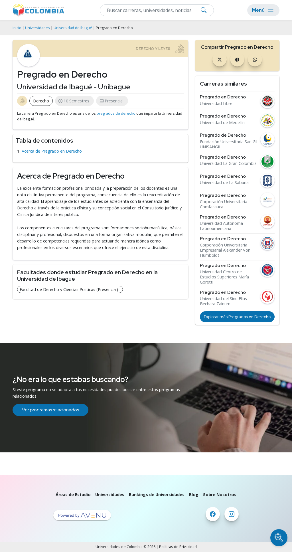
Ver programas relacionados (50, 410)
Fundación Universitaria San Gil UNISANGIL (228, 144)
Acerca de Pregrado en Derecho (52, 151)
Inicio (17, 27)
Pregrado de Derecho (223, 135)
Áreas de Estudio (73, 494)
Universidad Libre (216, 103)
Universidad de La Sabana (224, 182)
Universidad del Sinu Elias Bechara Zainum (223, 301)
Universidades (37, 27)
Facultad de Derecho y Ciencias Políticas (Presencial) (69, 289)
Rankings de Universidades (156, 494)
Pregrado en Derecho (223, 97)
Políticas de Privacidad (178, 546)
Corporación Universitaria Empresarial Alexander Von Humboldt (225, 250)
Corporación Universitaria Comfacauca (223, 204)
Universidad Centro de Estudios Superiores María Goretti (224, 277)
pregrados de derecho (116, 113)
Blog (193, 494)
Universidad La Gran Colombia (228, 163)
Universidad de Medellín (222, 122)
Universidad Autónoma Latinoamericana (221, 226)
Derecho (41, 101)
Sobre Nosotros (219, 494)
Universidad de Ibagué (73, 27)
